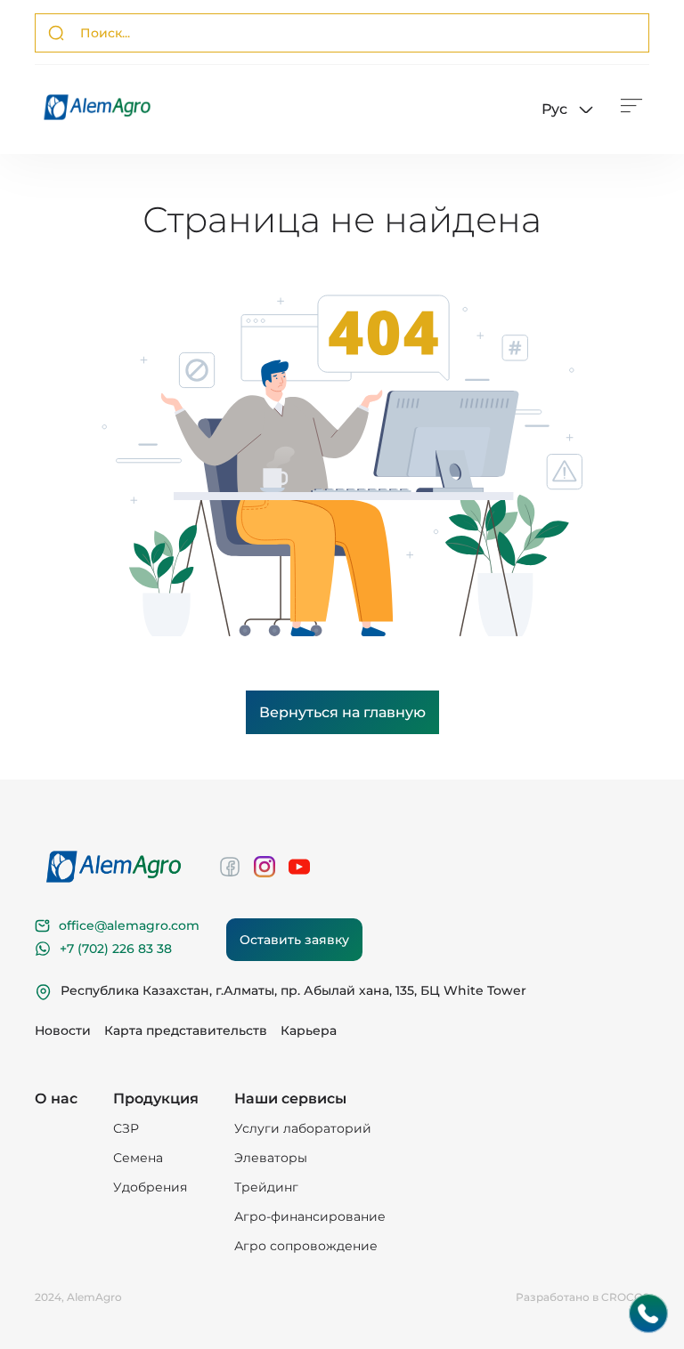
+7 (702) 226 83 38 (116, 949)
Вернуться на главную (342, 712)
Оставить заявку (294, 940)
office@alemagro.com (129, 925)
